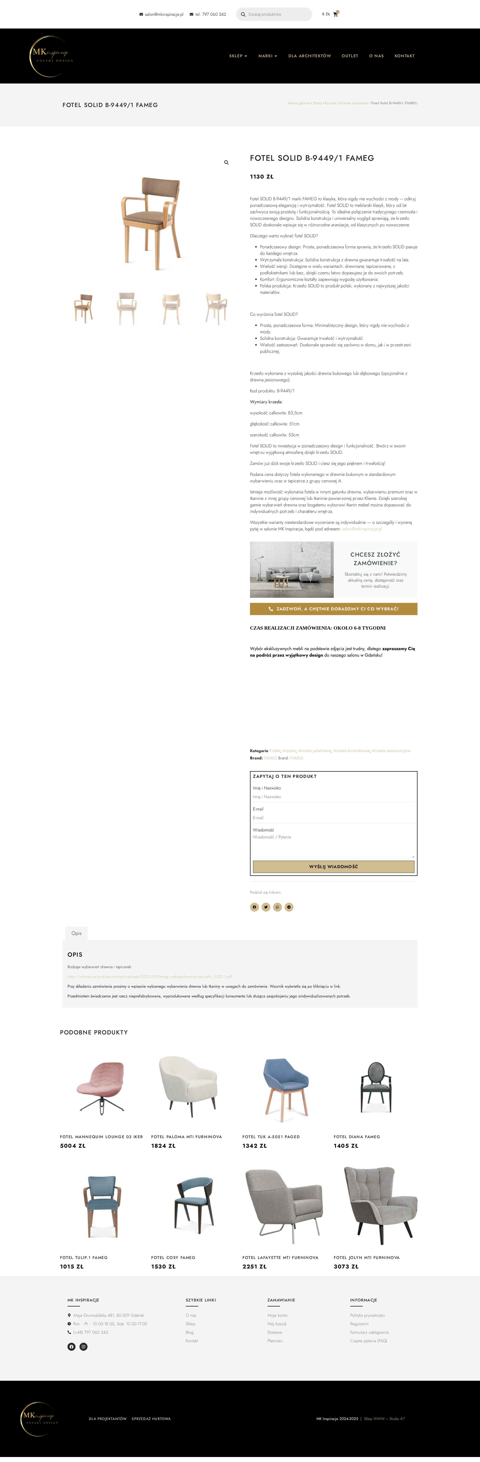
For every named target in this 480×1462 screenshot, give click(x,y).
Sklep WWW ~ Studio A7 (384, 1418)
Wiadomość (263, 830)
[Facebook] (72, 1347)
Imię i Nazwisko (267, 788)
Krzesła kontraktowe (352, 751)
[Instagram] (84, 1347)
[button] (226, 162)
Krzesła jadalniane (354, 103)
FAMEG (270, 758)
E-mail (258, 809)
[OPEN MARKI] (276, 56)
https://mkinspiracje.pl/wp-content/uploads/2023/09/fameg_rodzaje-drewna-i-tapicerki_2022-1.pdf (150, 976)
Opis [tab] (77, 933)
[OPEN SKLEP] (246, 56)
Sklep (317, 103)
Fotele (275, 751)
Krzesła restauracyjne (391, 751)
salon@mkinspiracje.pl (362, 529)
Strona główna (299, 103)
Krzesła (330, 103)
